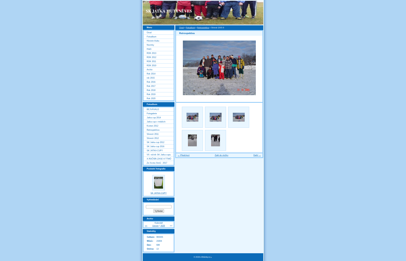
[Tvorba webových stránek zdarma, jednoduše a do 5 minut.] (211, 257)
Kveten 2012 (152, 126)
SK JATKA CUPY (155, 150)
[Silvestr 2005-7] (192, 117)
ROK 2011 (151, 61)
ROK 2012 (151, 57)
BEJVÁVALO (153, 109)
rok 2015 (151, 78)
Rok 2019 (151, 94)
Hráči (149, 49)
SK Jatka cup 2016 (155, 146)
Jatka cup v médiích (156, 122)
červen (155, 226)
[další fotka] (257, 68)
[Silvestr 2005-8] (215, 117)
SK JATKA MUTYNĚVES (169, 11)
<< (146, 226)
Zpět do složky (221, 155)
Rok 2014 (151, 74)
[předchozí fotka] (181, 68)
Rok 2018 (151, 90)
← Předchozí (184, 155)
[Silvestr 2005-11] (215, 140)
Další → (257, 155)
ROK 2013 (151, 53)
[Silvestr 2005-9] (238, 117)
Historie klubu (153, 41)
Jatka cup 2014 (154, 117)
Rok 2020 (151, 98)
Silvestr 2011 (153, 134)
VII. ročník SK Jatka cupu (159, 154)
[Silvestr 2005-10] (192, 140)
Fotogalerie (152, 113)
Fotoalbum (190, 28)
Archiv (150, 69)
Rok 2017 (151, 86)
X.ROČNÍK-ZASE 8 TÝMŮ (159, 159)
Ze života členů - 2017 (157, 163)
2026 (162, 226)
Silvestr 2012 (153, 138)
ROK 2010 (151, 65)
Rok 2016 (151, 82)
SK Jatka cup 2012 (155, 142)
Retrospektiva (203, 28)
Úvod (181, 28)
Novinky (150, 45)
